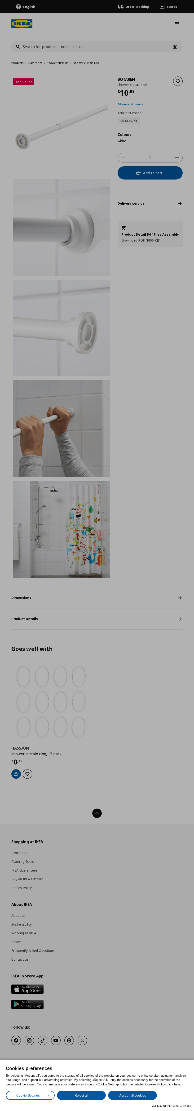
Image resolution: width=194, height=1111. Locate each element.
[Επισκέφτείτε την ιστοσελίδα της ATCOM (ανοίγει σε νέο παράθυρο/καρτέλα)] (171, 1105)
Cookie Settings (28, 1095)
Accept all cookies (132, 1095)
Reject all (81, 1095)
